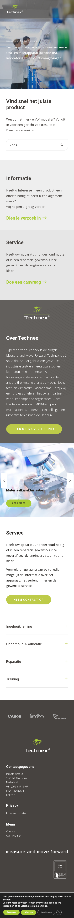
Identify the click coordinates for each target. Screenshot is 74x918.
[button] (66, 9)
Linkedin (10, 795)
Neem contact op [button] (29, 599)
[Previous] (4, 488)
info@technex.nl (15, 790)
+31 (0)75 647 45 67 (17, 786)
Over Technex (13, 835)
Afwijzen (28, 912)
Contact (10, 831)
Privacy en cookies (16, 813)
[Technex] (14, 9)
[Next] (70, 488)
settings (42, 905)
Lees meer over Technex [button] (34, 429)
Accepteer (11, 912)
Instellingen (46, 912)
